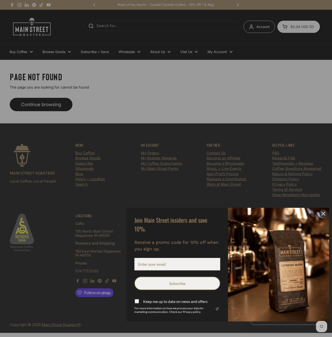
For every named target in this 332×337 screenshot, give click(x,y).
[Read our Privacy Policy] (217, 309)
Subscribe (177, 283)
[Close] (323, 213)
